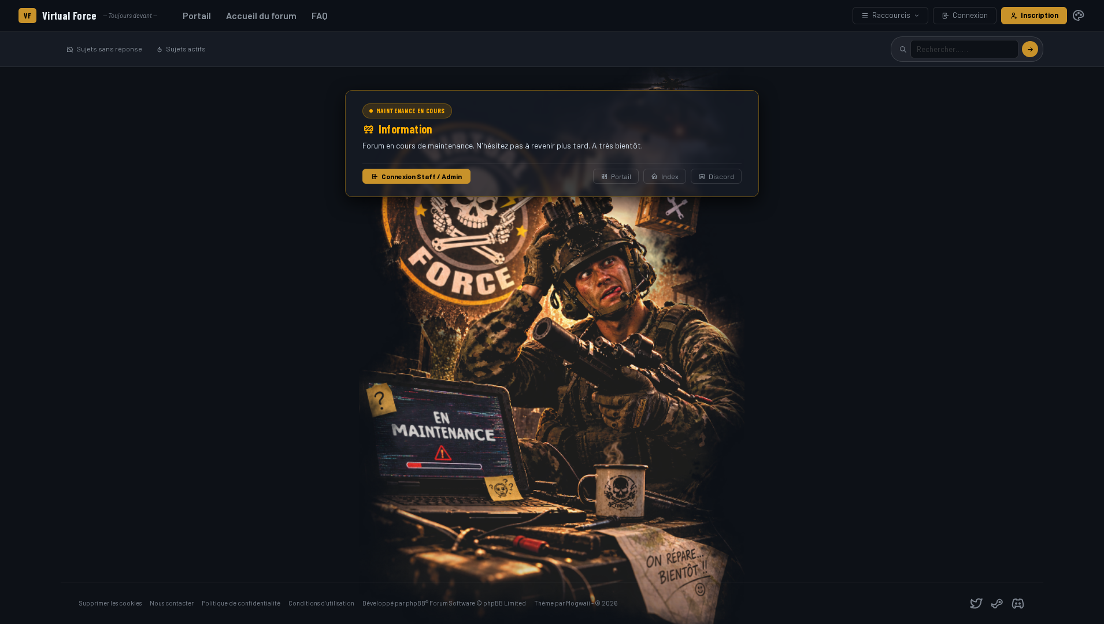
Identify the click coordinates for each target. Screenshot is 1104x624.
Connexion (970, 15)
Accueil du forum (261, 15)
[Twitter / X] (976, 603)
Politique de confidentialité (241, 603)
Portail (197, 15)
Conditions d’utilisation (321, 603)
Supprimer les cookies (110, 603)
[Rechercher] (1030, 49)
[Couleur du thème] (1079, 16)
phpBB (415, 603)
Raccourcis (891, 15)
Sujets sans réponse (109, 48)
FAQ (320, 15)
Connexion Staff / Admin (421, 176)
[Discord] (1018, 603)
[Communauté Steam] (997, 603)
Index (670, 176)
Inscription (1039, 15)
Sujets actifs (186, 48)
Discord (721, 176)
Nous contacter (172, 603)
